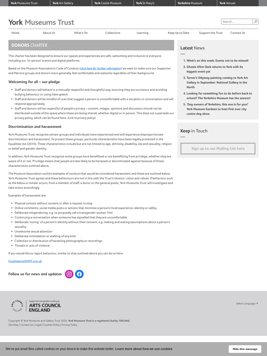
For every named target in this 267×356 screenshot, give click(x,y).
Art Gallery (63, 3)
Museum (190, 3)
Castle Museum (107, 3)
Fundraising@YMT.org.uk (25, 261)
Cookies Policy (51, 324)
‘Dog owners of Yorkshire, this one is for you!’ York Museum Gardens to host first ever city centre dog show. (217, 109)
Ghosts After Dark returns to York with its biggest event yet (215, 69)
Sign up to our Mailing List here (218, 148)
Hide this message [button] (245, 349)
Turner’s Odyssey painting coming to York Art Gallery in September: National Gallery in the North (217, 82)
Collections (112, 33)
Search (256, 21)
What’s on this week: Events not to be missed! (218, 60)
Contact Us (237, 33)
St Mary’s (145, 3)
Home (15, 33)
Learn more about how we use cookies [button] (143, 349)
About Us (49, 33)
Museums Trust (24, 3)
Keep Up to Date (178, 33)
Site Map (13, 324)
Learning (143, 33)
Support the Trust (211, 33)
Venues (228, 3)
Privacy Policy (69, 324)
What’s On (81, 33)
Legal (38, 324)
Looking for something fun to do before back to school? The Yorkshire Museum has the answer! (219, 95)
